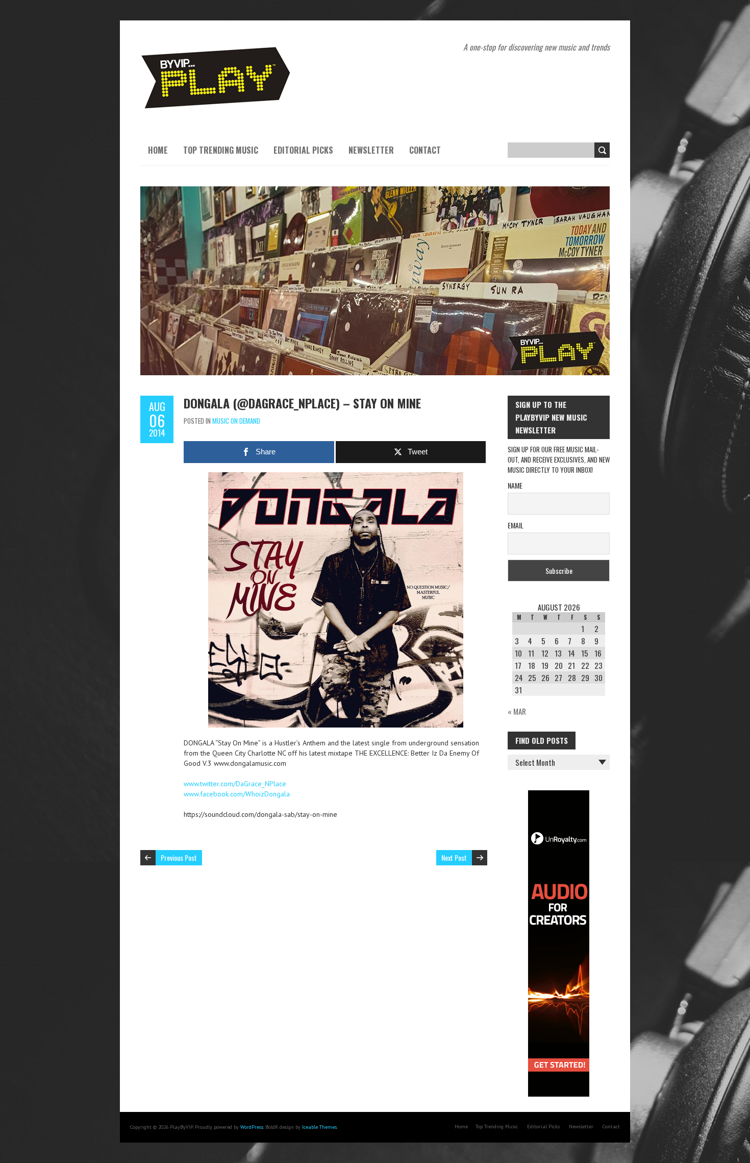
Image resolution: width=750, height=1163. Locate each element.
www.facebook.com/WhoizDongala (237, 793)
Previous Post (179, 857)
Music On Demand (236, 421)
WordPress (251, 1127)
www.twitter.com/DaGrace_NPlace (235, 783)
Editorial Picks (303, 150)
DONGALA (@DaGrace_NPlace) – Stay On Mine (302, 403)
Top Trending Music (220, 150)
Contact (425, 150)
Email (515, 525)
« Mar (517, 711)
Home (158, 150)
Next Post (454, 857)
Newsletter (371, 150)
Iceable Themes (319, 1127)
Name (515, 485)
